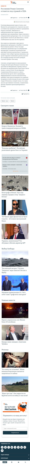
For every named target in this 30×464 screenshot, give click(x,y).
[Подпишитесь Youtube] (12, 447)
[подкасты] (12, 462)
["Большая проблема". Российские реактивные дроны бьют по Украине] (15, 138)
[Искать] (25, 462)
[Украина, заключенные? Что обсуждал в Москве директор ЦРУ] (15, 231)
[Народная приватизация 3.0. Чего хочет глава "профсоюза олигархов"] (15, 283)
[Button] (14, 18)
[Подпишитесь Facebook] (5, 447)
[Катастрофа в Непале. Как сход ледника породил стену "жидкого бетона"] (15, 183)
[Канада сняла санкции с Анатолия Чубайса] (15, 332)
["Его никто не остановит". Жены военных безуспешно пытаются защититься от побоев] (15, 360)
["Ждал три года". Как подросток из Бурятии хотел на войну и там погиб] (15, 384)
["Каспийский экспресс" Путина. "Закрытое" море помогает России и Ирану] (15, 259)
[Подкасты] (24, 447)
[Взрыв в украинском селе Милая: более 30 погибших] (15, 310)
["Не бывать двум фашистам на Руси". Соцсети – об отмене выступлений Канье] (15, 207)
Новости (3, 6)
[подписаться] (2, 450)
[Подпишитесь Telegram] (15, 447)
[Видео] (18, 462)
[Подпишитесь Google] (2, 447)
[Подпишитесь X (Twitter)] (8, 447)
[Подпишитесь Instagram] (18, 447)
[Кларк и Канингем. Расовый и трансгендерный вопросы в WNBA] (15, 116)
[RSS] (21, 447)
